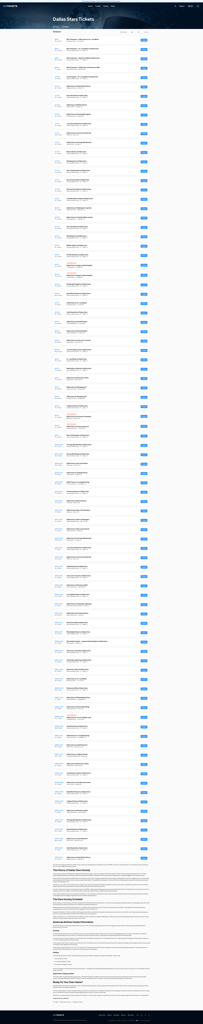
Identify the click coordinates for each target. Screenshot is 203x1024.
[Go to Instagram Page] (138, 1015)
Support (182, 6)
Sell (131, 1015)
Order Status (102, 1015)
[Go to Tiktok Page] (141, 1015)
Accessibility (111, 1020)
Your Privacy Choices (144, 1020)
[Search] (175, 6)
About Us (123, 1015)
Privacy (131, 1020)
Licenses (118, 1020)
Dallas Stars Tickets (78, 1002)
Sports (90, 6)
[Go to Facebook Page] (145, 1015)
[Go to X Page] (149, 1015)
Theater (105, 6)
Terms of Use (124, 1020)
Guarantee (116, 1015)
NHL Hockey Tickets (65, 1002)
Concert (98, 6)
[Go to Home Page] (10, 6)
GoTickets (56, 1002)
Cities (113, 6)
